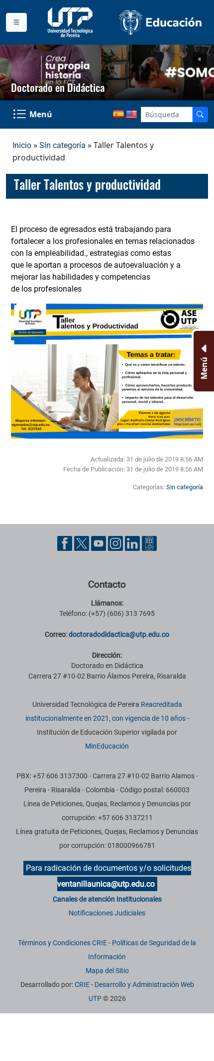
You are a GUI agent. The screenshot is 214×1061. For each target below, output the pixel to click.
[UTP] (71, 22)
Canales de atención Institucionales (107, 899)
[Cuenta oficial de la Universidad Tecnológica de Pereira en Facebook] (65, 542)
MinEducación (107, 746)
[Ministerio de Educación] (160, 22)
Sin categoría (62, 145)
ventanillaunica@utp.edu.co (106, 884)
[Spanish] (118, 115)
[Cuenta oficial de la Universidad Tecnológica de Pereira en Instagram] (116, 542)
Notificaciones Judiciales (107, 913)
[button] (200, 59)
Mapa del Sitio (107, 971)
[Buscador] (200, 114)
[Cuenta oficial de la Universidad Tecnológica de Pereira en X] (82, 542)
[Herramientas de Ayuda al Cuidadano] (149, 542)
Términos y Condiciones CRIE (62, 943)
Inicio (21, 145)
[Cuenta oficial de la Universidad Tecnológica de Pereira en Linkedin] (133, 542)
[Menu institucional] (16, 22)
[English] (131, 115)
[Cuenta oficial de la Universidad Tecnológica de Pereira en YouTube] (99, 542)
